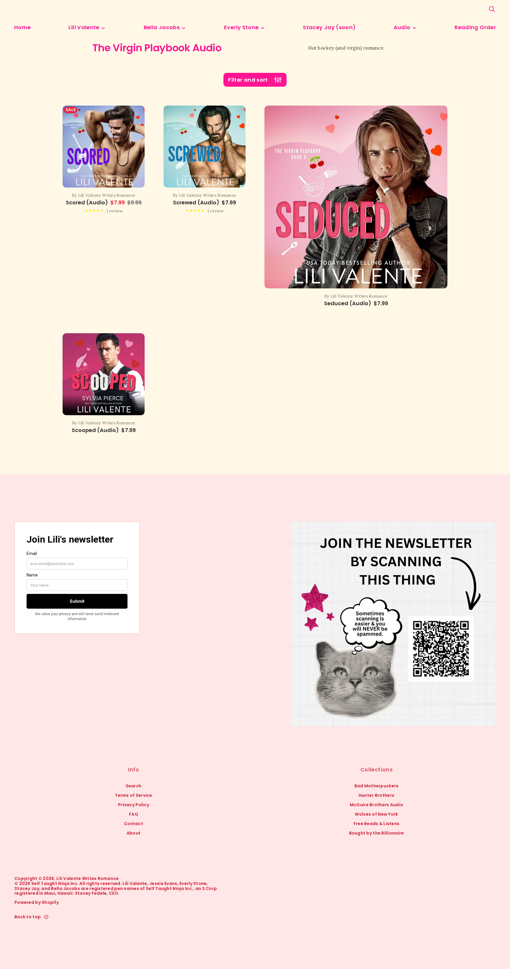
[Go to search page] (492, 9)
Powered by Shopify (36, 902)
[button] (492, 9)
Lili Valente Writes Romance (87, 878)
